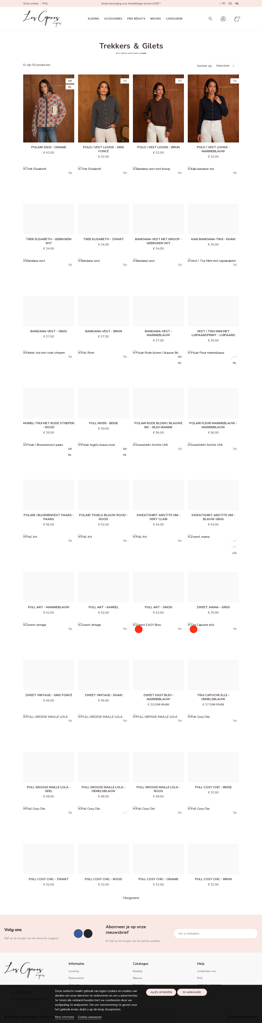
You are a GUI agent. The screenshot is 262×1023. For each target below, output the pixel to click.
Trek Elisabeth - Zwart (103, 239)
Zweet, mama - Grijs (213, 607)
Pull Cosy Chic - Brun (213, 879)
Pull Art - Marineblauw (48, 607)
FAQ (45, 3)
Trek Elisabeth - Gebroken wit (48, 241)
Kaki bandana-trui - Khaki (213, 239)
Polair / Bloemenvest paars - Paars (49, 517)
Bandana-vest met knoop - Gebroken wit (158, 241)
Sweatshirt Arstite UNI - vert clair (158, 517)
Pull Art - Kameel (104, 607)
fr (224, 3)
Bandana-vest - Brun (103, 331)
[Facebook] (78, 933)
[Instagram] (88, 933)
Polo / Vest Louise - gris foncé (103, 149)
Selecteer (223, 66)
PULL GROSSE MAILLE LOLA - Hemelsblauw (103, 789)
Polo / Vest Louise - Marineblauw (213, 149)
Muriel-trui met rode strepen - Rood (48, 425)
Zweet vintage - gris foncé (48, 695)
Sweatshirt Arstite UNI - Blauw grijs (213, 517)
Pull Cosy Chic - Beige (213, 787)
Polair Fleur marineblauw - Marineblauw (213, 425)
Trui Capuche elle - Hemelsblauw (213, 697)
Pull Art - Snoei (158, 607)
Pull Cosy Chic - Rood (103, 879)
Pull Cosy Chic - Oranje (158, 879)
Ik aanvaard (192, 992)
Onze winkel (31, 3)
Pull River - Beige (103, 423)
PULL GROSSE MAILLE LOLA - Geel (49, 789)
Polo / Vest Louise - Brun (158, 147)
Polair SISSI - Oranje (48, 147)
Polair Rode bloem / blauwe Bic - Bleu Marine (158, 425)
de (231, 3)
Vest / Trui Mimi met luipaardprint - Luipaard (213, 333)
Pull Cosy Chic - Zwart (49, 879)
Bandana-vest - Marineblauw (158, 333)
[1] (253, 933)
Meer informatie (64, 1017)
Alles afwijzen (161, 992)
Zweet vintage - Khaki (103, 695)
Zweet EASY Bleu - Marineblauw (158, 697)
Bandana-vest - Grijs (48, 331)
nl (237, 3)
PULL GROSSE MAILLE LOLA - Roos (158, 789)
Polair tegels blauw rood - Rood (103, 517)
